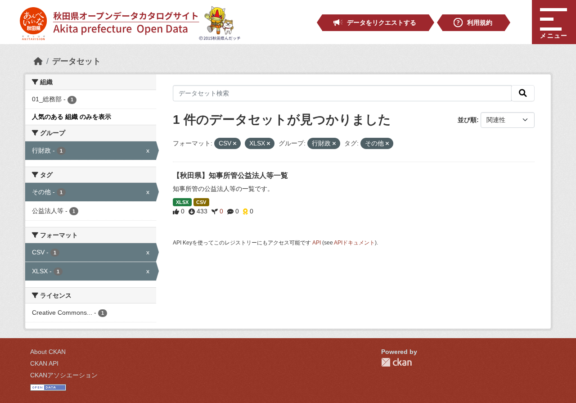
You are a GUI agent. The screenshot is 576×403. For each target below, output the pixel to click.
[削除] (234, 143)
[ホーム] (38, 61)
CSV (201, 202)
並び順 (467, 119)
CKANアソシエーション (64, 375)
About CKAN (48, 351)
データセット (76, 61)
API (316, 243)
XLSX (182, 202)
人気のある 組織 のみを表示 (71, 116)
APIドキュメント (354, 243)
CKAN (396, 362)
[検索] (523, 93)
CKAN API (44, 363)
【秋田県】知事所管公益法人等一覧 (230, 175)
